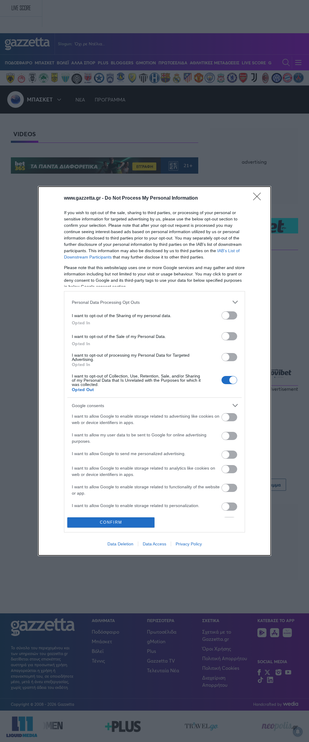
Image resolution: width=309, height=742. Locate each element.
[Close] (259, 198)
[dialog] (154, 371)
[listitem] (154, 302)
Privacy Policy (189, 543)
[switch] (229, 315)
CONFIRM (111, 522)
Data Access (154, 543)
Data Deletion (120, 543)
